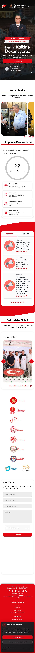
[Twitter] (12, 591)
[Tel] (26, 591)
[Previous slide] (3, 361)
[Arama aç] (28, 6)
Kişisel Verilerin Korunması (8, 647)
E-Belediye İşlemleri (16, 61)
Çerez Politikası (17, 610)
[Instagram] (9, 591)
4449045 (21, 595)
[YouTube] (19, 591)
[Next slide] (31, 361)
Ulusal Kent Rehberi (17, 619)
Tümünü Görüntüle (16, 302)
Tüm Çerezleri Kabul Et (17, 637)
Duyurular (17, 607)
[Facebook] (16, 591)
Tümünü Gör (28, 137)
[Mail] (23, 591)
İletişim (17, 605)
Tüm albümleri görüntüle (18, 386)
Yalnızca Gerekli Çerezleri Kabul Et (17, 642)
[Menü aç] (32, 6)
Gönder (18, 535)
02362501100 (19, 593)
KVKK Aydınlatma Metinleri (17, 612)
